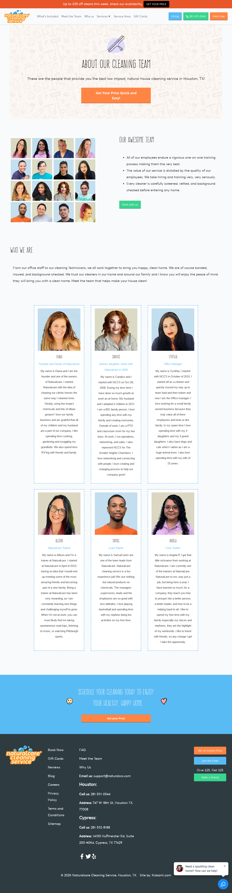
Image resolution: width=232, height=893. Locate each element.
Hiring (175, 16)
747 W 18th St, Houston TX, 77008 (106, 806)
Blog (51, 776)
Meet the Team (71, 16)
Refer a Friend (210, 777)
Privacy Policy (53, 796)
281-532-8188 (94, 827)
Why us (89, 16)
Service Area (122, 16)
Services (102, 16)
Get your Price (116, 718)
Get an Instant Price (210, 750)
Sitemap (54, 824)
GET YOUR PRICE (156, 4)
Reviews (54, 767)
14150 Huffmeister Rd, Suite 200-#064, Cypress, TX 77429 (106, 839)
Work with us (130, 204)
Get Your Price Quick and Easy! (116, 95)
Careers (53, 785)
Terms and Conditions (56, 811)
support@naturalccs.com (105, 776)
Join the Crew (210, 760)
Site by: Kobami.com (155, 875)
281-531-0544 (94, 794)
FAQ (82, 750)
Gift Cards (140, 16)
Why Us (85, 767)
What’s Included (47, 16)
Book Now (219, 16)
